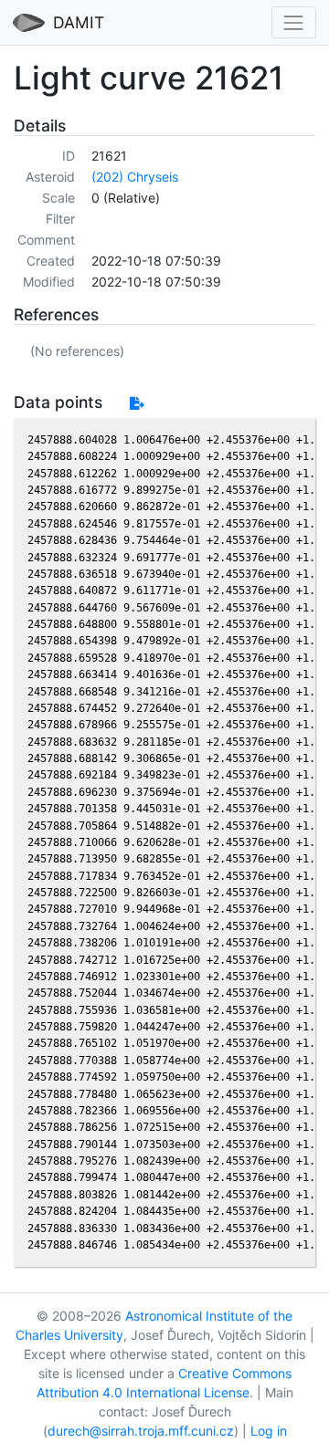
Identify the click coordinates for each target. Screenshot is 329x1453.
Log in (268, 1430)
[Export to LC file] (136, 403)
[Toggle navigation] (293, 22)
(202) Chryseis (134, 176)
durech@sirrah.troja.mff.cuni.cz (141, 1430)
